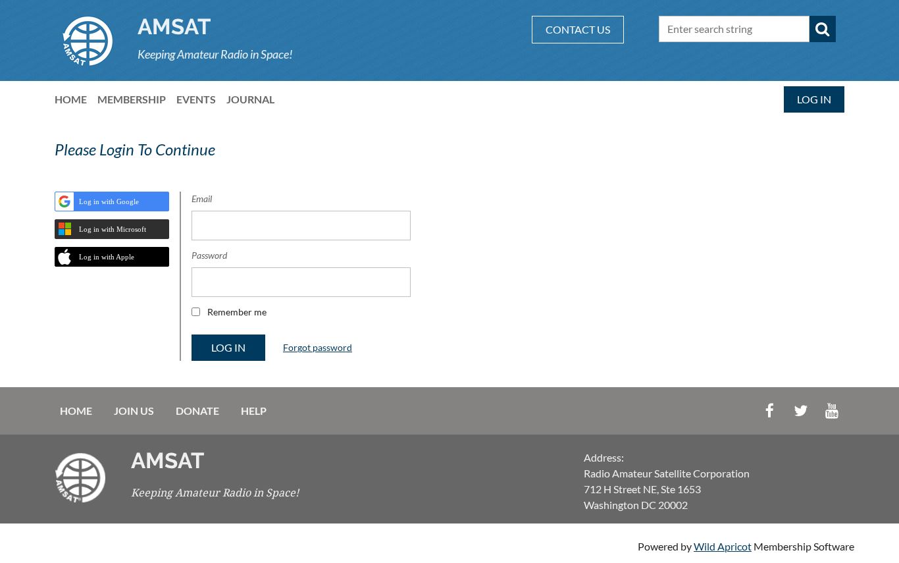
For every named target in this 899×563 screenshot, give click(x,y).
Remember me (237, 311)
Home (76, 410)
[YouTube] (831, 410)
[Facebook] (769, 410)
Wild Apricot (723, 546)
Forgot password (317, 347)
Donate (197, 410)
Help (254, 410)
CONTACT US (578, 29)
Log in (814, 99)
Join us (134, 410)
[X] (800, 410)
